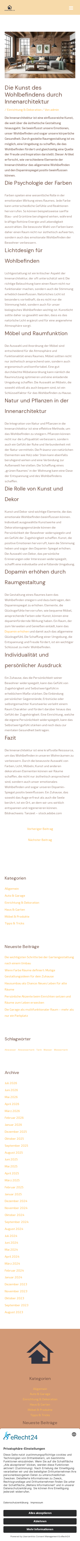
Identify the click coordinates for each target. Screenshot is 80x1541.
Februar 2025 (14, 1187)
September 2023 (16, 1305)
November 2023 (16, 1291)
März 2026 (12, 1111)
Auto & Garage (15, 895)
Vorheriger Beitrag (40, 829)
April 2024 (12, 1256)
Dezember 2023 (16, 1284)
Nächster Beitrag (40, 840)
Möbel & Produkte (17, 916)
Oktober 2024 (14, 1215)
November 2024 (16, 1208)
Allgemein (12, 888)
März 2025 (12, 1180)
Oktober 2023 (14, 1298)
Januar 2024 (13, 1277)
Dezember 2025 (16, 1131)
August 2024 (14, 1229)
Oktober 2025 (14, 1138)
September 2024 (17, 1222)
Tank (39, 1049)
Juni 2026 (11, 1090)
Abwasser (10, 1049)
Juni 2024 (11, 1242)
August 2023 (14, 1312)
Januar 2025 (13, 1194)
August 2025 (14, 1152)
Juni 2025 (11, 1159)
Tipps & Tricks (14, 923)
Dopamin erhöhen (17, 631)
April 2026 (12, 1104)
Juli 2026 (11, 1083)
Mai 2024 (11, 1249)
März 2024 (12, 1263)
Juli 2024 (11, 1236)
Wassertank (61, 1049)
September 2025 (16, 1145)
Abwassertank (26, 1049)
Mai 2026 (11, 1097)
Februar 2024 (14, 1270)
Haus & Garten (15, 909)
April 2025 (12, 1173)
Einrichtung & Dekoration (24, 109)
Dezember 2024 (16, 1201)
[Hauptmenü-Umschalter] (71, 8)
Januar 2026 (13, 1124)
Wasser (48, 1049)
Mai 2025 (11, 1166)
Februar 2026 (14, 1117)
